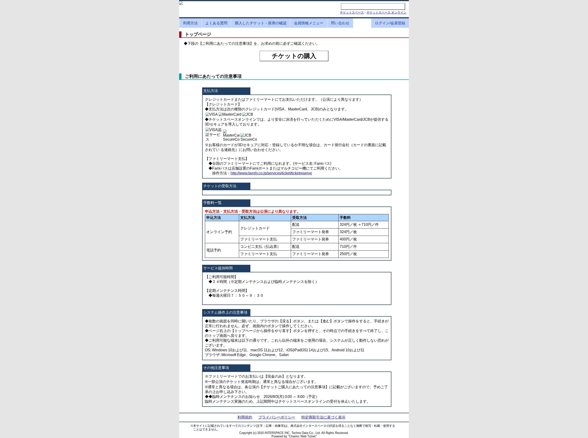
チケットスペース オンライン (386, 12)
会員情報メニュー (308, 23)
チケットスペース (352, 12)
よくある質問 (216, 23)
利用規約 (244, 417)
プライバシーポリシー (276, 417)
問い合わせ (340, 23)
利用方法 (190, 23)
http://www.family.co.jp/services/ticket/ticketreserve (271, 173)
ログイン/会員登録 (390, 23)
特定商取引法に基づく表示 (323, 417)
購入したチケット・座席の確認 (260, 23)
